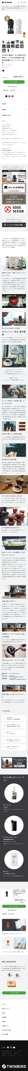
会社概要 (4, 1017)
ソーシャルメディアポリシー (18, 1051)
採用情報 (3, 1055)
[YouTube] (14, 1047)
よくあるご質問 (12, 90)
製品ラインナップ (9, 6)
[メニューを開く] (24, 2)
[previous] (2, 25)
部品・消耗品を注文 (12, 86)
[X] (6, 96)
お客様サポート (5, 1025)
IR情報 (3, 1021)
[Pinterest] (12, 96)
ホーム (3, 6)
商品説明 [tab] (4, 103)
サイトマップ (20, 1055)
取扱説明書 (5, 90)
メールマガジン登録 (14, 992)
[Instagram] (11, 1047)
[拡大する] (25, 14)
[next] (26, 25)
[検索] (18, 2)
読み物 (3, 1012)
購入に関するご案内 (6, 1030)
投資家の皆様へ (16, 1053)
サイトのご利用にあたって (11, 1055)
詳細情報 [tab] (4, 109)
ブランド (4, 1004)
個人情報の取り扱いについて (7, 1051)
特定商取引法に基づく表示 (6, 1053)
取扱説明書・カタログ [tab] (6, 115)
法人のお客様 (5, 1034)
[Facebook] (9, 96)
